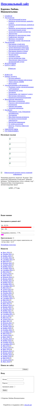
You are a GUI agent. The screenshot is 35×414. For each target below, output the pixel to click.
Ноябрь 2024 (7, 266)
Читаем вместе (13, 54)
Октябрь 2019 (7, 342)
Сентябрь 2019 (8, 344)
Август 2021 (7, 316)
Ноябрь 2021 (7, 310)
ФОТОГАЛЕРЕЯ (10, 63)
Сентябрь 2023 (8, 286)
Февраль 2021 (7, 323)
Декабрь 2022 (7, 293)
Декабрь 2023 (7, 280)
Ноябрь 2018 (7, 356)
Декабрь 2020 (7, 326)
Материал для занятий (16, 39)
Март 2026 (6, 252)
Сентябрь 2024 (8, 270)
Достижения (13, 115)
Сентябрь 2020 (8, 332)
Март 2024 (6, 275)
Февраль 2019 (7, 351)
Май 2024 (6, 272)
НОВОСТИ (8, 75)
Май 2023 (6, 288)
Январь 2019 (7, 353)
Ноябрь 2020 (7, 328)
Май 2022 (6, 300)
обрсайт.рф (28, 405)
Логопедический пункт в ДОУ (19, 49)
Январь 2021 (7, 324)
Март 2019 (6, 349)
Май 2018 (6, 358)
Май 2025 (6, 261)
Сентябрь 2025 (8, 259)
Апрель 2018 (7, 360)
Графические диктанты (16, 37)
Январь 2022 (7, 307)
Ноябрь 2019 (7, 340)
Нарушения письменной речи (18, 46)
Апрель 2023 (7, 289)
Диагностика (13, 33)
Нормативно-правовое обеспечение (20, 80)
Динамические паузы (16, 90)
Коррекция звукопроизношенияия (20, 97)
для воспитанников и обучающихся (16, 85)
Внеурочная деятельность (17, 96)
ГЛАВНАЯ (8, 16)
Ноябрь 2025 (7, 256)
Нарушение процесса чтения (18, 51)
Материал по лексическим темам (19, 35)
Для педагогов (9, 17)
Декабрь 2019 (7, 339)
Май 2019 (6, 346)
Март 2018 (6, 361)
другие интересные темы (17, 58)
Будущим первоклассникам (18, 53)
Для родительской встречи (17, 19)
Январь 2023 (7, 291)
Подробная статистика (8, 245)
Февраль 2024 (7, 277)
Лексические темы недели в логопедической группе (18, 60)
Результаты (12, 92)
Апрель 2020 (7, 335)
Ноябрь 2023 (7, 282)
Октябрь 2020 (7, 330)
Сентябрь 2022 (8, 298)
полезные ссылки (14, 56)
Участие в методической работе (19, 103)
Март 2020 (6, 337)
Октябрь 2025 (7, 258)
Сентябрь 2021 (8, 314)
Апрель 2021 (7, 319)
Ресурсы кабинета (15, 78)
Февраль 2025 (7, 263)
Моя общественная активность (19, 117)
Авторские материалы (16, 108)
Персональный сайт (15, 4)
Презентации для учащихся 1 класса (21, 94)
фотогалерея (13, 83)
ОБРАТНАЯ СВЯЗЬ (11, 129)
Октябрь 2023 (7, 284)
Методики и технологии (17, 101)
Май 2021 (6, 317)
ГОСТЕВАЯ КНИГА (12, 131)
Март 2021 (6, 321)
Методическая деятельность (14, 99)
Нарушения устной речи (17, 44)
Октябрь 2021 (7, 312)
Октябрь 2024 (7, 268)
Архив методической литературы (20, 32)
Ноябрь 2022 (7, 295)
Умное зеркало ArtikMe (16, 82)
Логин (4, 379)
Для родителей (9, 42)
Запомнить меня (7, 387)
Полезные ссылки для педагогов (19, 40)
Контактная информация (17, 122)
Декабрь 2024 (7, 265)
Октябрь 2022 (7, 296)
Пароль (4, 383)
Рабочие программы (15, 106)
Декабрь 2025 (7, 254)
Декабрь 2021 (7, 309)
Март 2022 (6, 303)
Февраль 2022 (7, 305)
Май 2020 (6, 333)
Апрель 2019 (7, 347)
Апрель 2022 (7, 302)
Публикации (13, 104)
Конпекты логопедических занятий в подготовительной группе (21, 29)
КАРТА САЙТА (10, 65)
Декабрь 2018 (7, 354)
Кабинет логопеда (11, 76)
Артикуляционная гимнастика (19, 47)
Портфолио (8, 110)
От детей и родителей (16, 124)
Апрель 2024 (7, 273)
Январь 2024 (7, 279)
